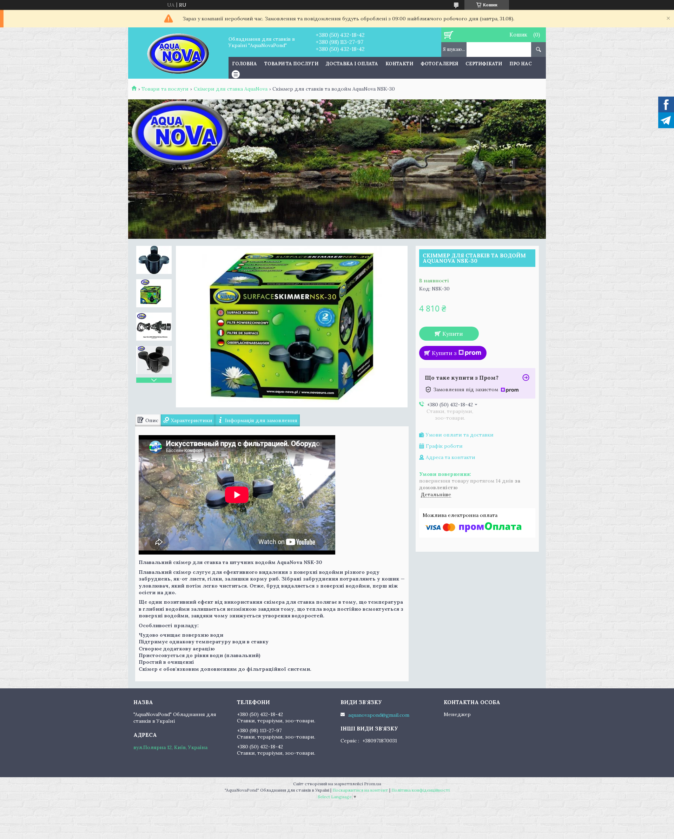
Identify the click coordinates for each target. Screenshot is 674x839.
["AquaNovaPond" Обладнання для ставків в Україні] (178, 53)
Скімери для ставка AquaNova (230, 89)
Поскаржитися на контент (360, 790)
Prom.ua (372, 783)
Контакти (399, 64)
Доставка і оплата (352, 64)
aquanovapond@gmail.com (378, 715)
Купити (452, 333)
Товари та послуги (291, 64)
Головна (244, 64)
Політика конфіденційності (420, 790)
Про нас (520, 64)
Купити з (444, 352)
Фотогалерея (439, 64)
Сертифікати (483, 64)
